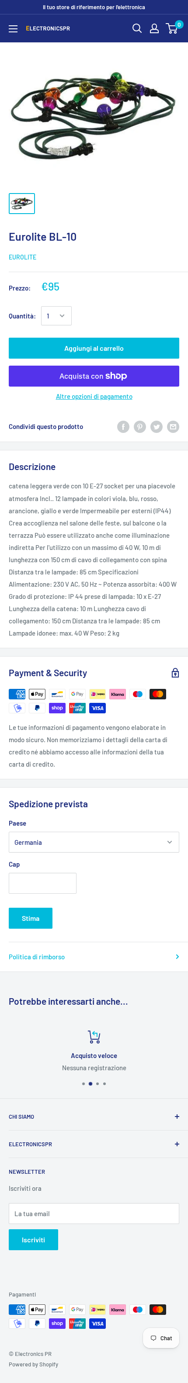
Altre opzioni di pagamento (94, 396)
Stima (30, 918)
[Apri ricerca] (137, 28)
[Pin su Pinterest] (140, 426)
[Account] (154, 28)
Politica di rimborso (37, 957)
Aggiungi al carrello (94, 348)
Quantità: (22, 316)
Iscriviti (33, 1239)
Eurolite (22, 257)
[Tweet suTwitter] (156, 426)
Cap (14, 864)
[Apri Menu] (13, 28)
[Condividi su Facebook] (123, 426)
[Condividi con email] (173, 426)
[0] (172, 28)
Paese (17, 823)
